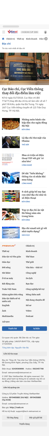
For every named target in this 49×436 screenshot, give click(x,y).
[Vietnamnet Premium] (9, 247)
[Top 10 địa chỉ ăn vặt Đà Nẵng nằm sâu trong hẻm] (11, 214)
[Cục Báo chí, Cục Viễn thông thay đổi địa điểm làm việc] (24, 69)
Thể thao (30, 256)
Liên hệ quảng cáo (11, 387)
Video (28, 311)
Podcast (29, 316)
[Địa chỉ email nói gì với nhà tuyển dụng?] (11, 232)
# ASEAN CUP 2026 (30, 32)
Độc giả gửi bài (35, 418)
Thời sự (20, 39)
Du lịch (29, 278)
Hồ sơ (28, 305)
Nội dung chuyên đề (35, 300)
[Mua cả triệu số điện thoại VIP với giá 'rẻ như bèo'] (11, 159)
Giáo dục (26, 235)
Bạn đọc (29, 283)
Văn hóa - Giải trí (34, 267)
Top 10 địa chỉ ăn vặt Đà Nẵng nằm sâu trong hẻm (33, 213)
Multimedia (7, 316)
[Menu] (3, 32)
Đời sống (26, 129)
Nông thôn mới (33, 294)
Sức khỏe (6, 273)
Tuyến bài (12, 328)
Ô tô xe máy (7, 278)
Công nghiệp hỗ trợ (35, 289)
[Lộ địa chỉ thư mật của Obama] (11, 142)
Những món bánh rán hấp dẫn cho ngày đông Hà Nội (34, 122)
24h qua (6, 321)
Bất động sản (8, 283)
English (5, 305)
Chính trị (10, 39)
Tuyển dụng (24, 424)
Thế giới (25, 145)
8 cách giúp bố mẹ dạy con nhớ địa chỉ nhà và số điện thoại (34, 194)
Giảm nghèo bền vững (12, 294)
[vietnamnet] (13, 33)
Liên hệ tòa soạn (10, 354)
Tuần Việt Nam (9, 289)
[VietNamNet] (3, 39)
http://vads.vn (17, 407)
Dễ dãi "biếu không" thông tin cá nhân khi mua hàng (34, 176)
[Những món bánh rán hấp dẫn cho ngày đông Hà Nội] (11, 124)
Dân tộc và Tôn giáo (11, 256)
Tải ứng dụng (12, 418)
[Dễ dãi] (11, 178)
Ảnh (4, 311)
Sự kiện (36, 328)
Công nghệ (27, 165)
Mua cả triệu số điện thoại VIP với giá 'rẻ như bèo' (33, 158)
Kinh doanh (31, 39)
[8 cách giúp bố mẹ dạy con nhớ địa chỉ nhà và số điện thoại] (11, 196)
